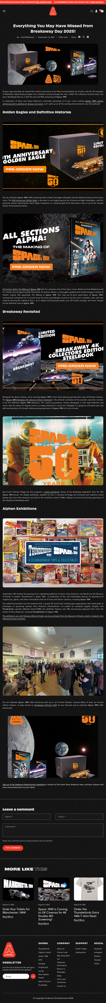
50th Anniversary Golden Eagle (24, 200)
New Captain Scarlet (43, 976)
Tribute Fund (62, 952)
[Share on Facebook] (79, 37)
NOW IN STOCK (79, 2)
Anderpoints (81, 952)
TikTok (96, 963)
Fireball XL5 (43, 967)
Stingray (41, 963)
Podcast (97, 956)
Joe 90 (41, 971)
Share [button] (73, 37)
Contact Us (61, 986)
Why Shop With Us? (63, 957)
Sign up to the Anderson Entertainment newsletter (24, 784)
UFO (40, 959)
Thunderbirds (44, 948)
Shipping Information (62, 964)
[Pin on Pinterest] (88, 37)
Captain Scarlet (44, 952)
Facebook (98, 948)
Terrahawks (42, 985)
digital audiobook (51, 491)
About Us (61, 948)
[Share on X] (83, 37)
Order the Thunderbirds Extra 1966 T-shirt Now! (86, 912)
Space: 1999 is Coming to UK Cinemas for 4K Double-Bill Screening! (52, 914)
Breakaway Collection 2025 (46, 705)
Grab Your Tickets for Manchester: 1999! (16, 910)
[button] (4, 11)
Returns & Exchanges (61, 970)
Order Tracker (81, 948)
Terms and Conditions (61, 981)
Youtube (97, 959)
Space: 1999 (43, 956)
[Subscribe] (33, 976)
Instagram (98, 952)
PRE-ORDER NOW (25, 2)
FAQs (59, 975)
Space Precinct (44, 981)
